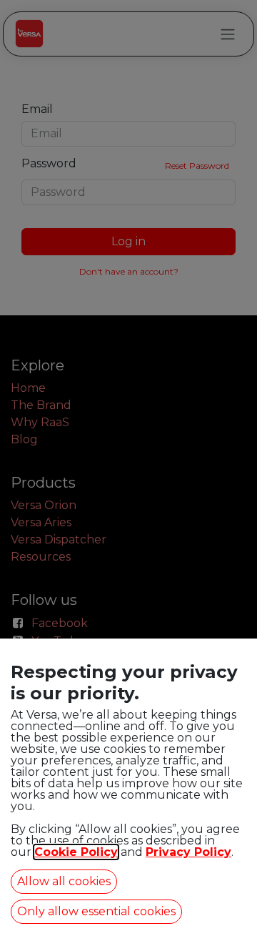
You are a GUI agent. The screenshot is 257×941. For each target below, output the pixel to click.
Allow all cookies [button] (64, 881)
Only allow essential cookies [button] (96, 911)
